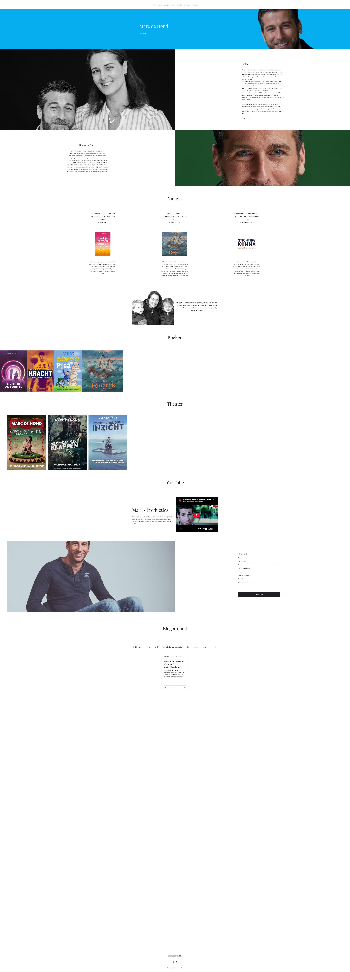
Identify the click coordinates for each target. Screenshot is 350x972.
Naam (240, 558)
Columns (196, 647)
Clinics (148, 647)
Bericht (240, 579)
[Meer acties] (186, 656)
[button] (215, 647)
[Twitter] (176, 962)
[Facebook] (174, 962)
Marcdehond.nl (175, 955)
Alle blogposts (137, 647)
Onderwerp (241, 572)
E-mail (240, 565)
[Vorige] (7, 306)
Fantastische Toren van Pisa (172, 647)
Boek (156, 647)
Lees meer (247, 275)
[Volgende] (342, 306)
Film (187, 647)
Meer (205, 647)
